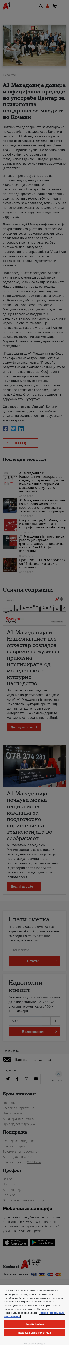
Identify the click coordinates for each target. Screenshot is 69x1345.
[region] (34, 1315)
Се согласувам (34, 1324)
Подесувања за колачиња (34, 1332)
